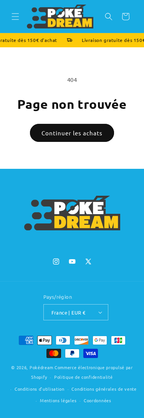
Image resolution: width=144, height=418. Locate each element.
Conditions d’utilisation (40, 389)
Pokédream (41, 367)
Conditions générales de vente (103, 389)
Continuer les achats (72, 133)
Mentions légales (58, 400)
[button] (15, 16)
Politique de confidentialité (83, 377)
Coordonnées (97, 400)
